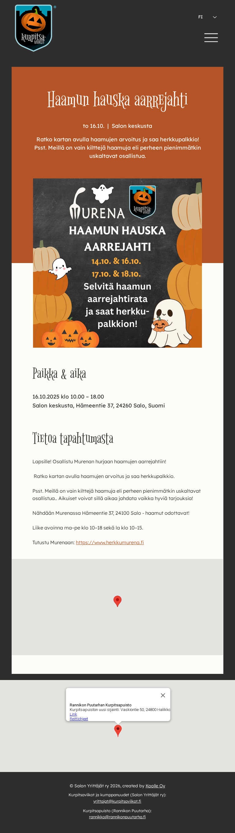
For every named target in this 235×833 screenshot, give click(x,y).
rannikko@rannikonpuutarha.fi (117, 816)
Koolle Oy (155, 786)
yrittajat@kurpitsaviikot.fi (117, 801)
